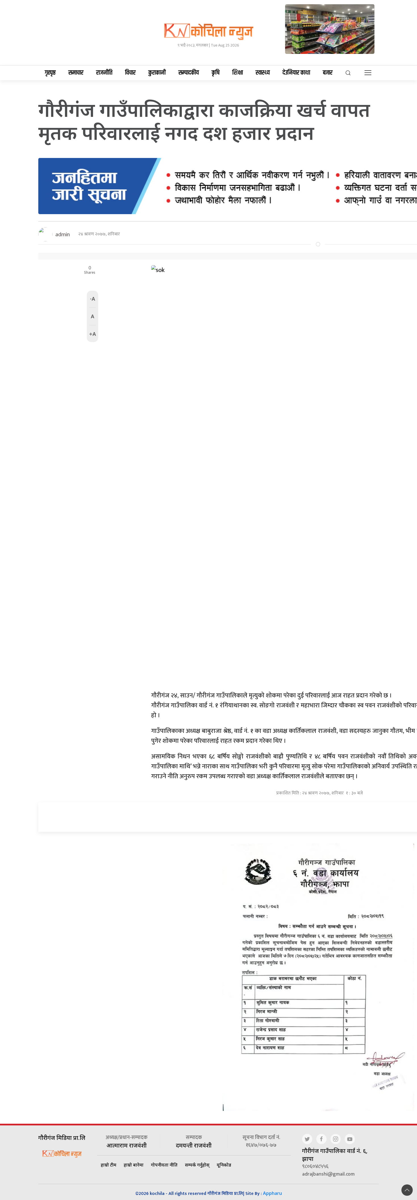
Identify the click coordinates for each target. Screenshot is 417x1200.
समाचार (75, 73)
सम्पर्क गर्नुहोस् (197, 1165)
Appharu (272, 1193)
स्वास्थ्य (263, 73)
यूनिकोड (224, 1165)
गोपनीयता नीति (164, 1165)
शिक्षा (237, 73)
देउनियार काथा (296, 73)
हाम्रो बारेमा (134, 1165)
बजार (327, 73)
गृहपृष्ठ (50, 73)
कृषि (216, 73)
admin (62, 234)
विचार (130, 73)
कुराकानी (157, 73)
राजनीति (104, 73)
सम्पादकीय (188, 73)
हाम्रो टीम (108, 1165)
